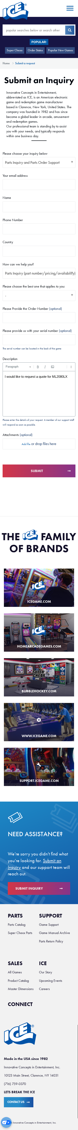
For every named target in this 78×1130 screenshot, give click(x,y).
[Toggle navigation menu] (69, 8)
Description (10, 359)
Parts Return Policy (51, 941)
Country (8, 242)
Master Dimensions (21, 989)
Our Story (45, 972)
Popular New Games (60, 50)
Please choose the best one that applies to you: (34, 286)
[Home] (16, 11)
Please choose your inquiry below (25, 153)
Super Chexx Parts (20, 933)
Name (7, 198)
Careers (44, 989)
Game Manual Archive (54, 933)
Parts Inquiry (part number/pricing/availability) (40, 273)
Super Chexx (15, 50)
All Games (15, 972)
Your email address (15, 176)
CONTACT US (15, 1102)
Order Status (35, 50)
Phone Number (13, 220)
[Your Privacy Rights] (6, 1122)
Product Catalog (18, 981)
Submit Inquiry (29, 888)
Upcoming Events (50, 981)
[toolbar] (39, 367)
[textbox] (39, 393)
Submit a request (25, 63)
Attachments (17, 435)
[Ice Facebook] (40, 1006)
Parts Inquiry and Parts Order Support (32, 162)
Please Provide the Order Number (32, 309)
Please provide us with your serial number (37, 331)
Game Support (48, 925)
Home (6, 63)
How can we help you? (18, 264)
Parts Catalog (16, 925)
